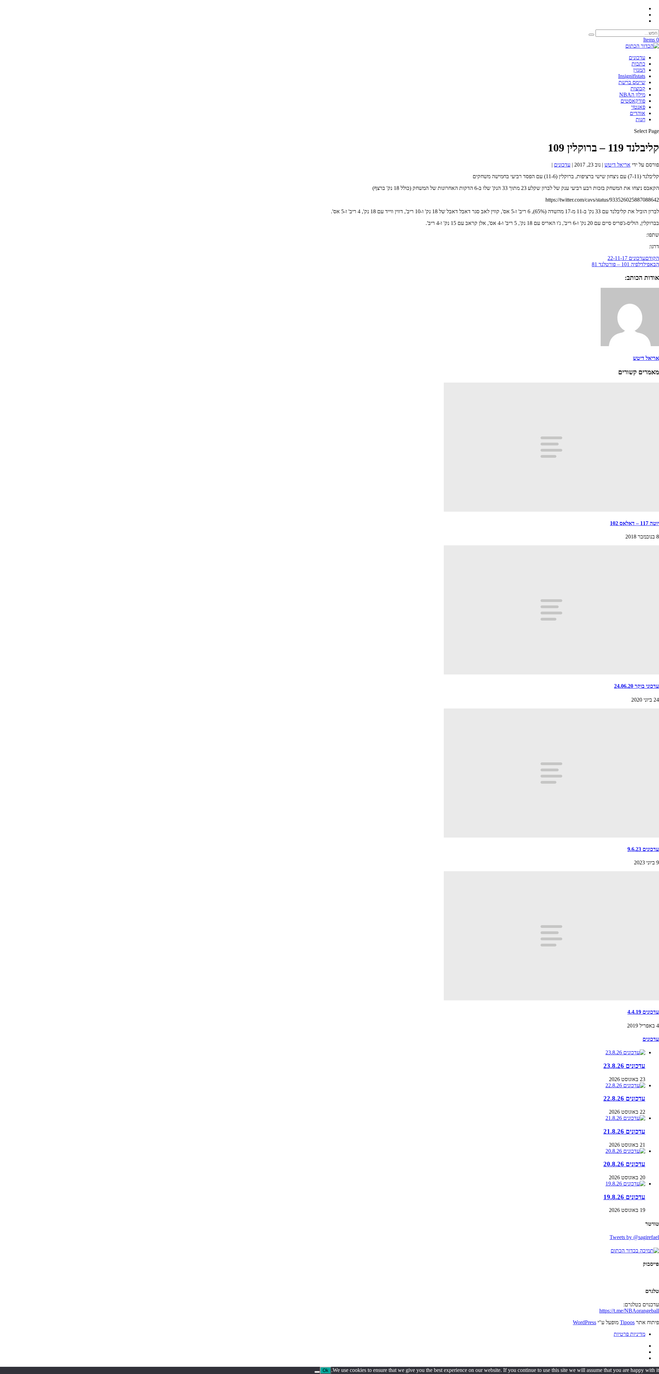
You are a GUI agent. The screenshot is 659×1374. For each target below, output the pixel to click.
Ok (325, 1370)
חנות (640, 119)
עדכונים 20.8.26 (624, 1164)
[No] (317, 1372)
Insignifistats (631, 76)
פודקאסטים (633, 101)
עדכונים (637, 57)
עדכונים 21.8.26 (624, 1131)
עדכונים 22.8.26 (624, 1098)
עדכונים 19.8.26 (624, 1197)
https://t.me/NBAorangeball (629, 1311)
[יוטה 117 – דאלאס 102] (551, 510)
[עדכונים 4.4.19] (551, 998)
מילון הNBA (632, 95)
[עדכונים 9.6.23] (551, 836)
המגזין (639, 70)
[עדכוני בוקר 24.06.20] (551, 672)
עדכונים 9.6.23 (643, 849)
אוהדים (637, 113)
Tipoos (627, 1322)
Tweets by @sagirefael (634, 1237)
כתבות (638, 64)
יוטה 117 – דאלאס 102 (634, 523)
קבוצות (638, 88)
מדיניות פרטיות (629, 1334)
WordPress (584, 1322)
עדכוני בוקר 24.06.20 (636, 686)
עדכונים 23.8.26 (624, 1065)
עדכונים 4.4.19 (643, 1012)
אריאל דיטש (617, 165)
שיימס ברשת (631, 82)
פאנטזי (638, 107)
